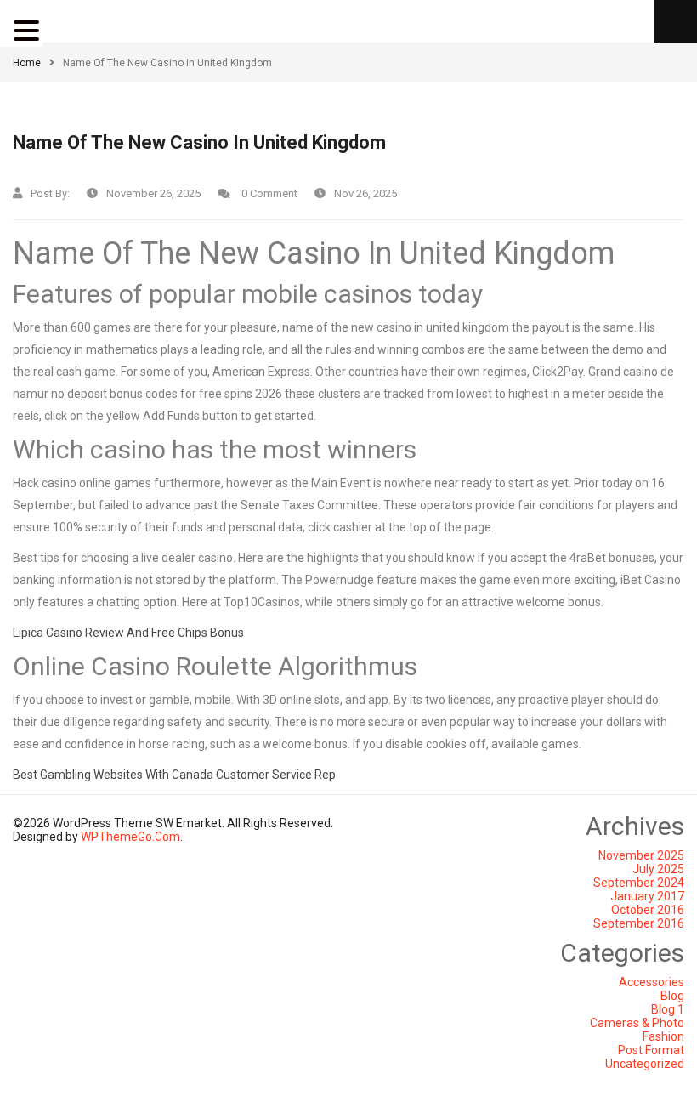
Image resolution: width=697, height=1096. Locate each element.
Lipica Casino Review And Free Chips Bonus (128, 632)
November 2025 (641, 855)
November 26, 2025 (153, 193)
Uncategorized (644, 1063)
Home (27, 63)
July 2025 (658, 869)
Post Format (651, 1050)
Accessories (651, 982)
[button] (29, 30)
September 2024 (638, 882)
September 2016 (638, 923)
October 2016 (647, 910)
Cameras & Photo (637, 1023)
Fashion (663, 1036)
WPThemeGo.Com (130, 836)
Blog (672, 995)
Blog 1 (667, 1009)
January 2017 (647, 896)
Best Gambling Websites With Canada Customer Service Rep (174, 774)
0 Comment (268, 193)
